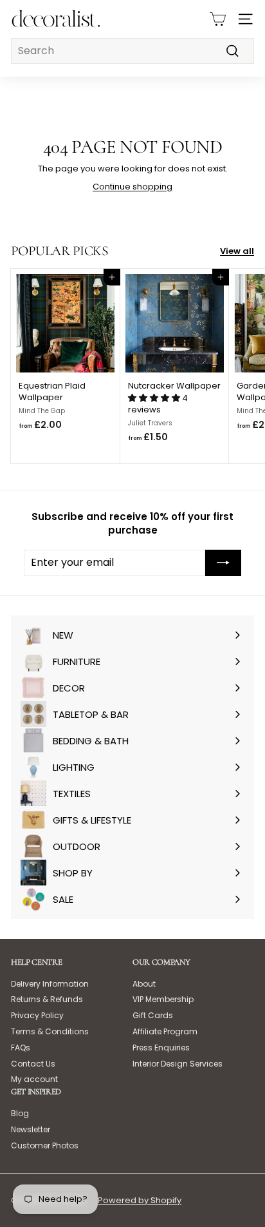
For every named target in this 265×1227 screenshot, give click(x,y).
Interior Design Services (177, 1063)
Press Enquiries (161, 1047)
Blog (20, 1113)
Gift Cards (152, 1015)
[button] (155, 398)
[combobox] (132, 51)
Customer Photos (44, 1145)
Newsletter (30, 1129)
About (144, 983)
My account (34, 1079)
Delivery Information (50, 983)
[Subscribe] (223, 562)
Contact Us (33, 1063)
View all (237, 251)
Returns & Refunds (47, 999)
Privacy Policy (37, 1015)
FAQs (20, 1047)
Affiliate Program (164, 1031)
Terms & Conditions (50, 1031)
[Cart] (218, 19)
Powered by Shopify (139, 1200)
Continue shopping (132, 186)
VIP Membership (163, 999)
